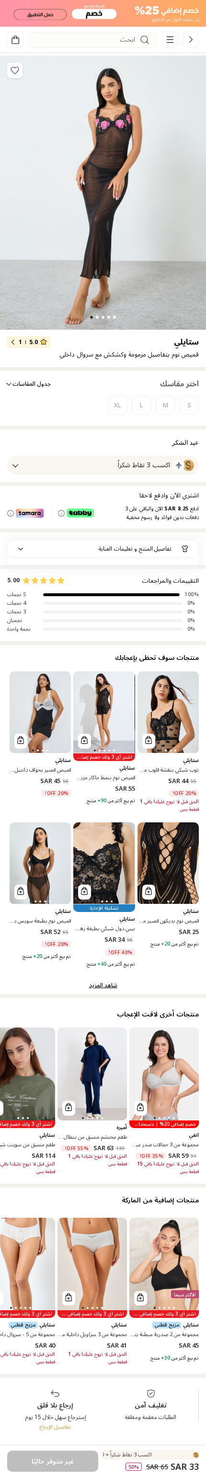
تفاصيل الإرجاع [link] (55, 1426)
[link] (191, 39)
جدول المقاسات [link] (31, 384)
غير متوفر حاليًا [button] (53, 1461)
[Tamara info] (10, 513)
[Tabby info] (61, 513)
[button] (103, 13)
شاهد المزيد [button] (103, 985)
